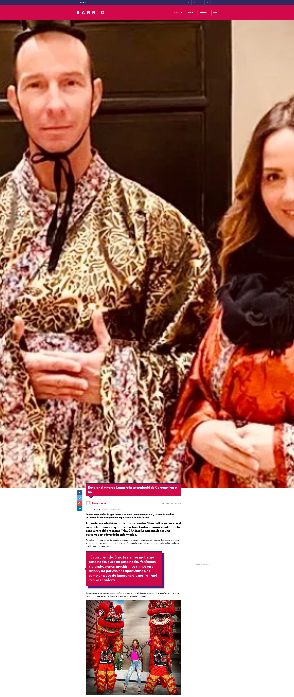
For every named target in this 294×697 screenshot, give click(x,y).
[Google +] (201, 2)
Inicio (87, 509)
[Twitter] (195, 2)
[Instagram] (208, 2)
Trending (91, 509)
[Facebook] (188, 2)
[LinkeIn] (79, 508)
